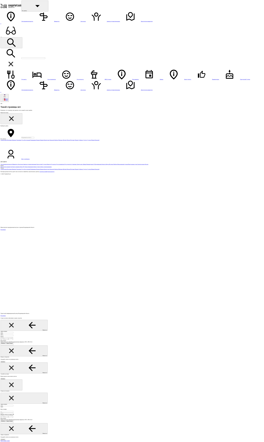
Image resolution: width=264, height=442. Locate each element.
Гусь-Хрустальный (26, 140)
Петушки (72, 140)
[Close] (11, 118)
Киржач (38, 140)
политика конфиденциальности (47, 171)
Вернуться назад (4, 112)
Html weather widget (5, 440)
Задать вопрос (10, 343)
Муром (68, 140)
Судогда (85, 140)
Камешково (33, 140)
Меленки (60, 140)
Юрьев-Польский (95, 140)
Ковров (42, 140)
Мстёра (64, 140)
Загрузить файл (18, 341)
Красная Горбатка (54, 140)
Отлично (3, 361)
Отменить (3, 343)
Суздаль (89, 140)
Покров (76, 140)
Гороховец (18, 140)
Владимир (9, 140)
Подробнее (3, 229)
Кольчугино (47, 140)
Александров (4, 140)
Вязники (14, 140)
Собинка (81, 140)
